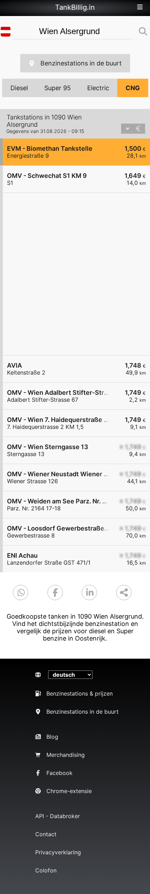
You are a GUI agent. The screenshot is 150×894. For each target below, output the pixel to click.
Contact (46, 834)
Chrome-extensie (69, 790)
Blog (52, 736)
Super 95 (57, 88)
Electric (98, 88)
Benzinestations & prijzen (79, 693)
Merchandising (65, 754)
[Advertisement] (75, 274)
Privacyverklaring (58, 852)
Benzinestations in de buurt (81, 63)
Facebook (59, 772)
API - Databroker (57, 816)
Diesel (19, 88)
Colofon (46, 870)
